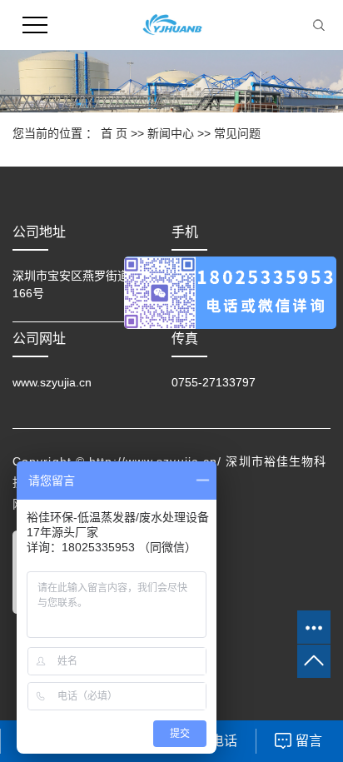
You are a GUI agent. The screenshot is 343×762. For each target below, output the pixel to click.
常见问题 (237, 133)
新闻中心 (170, 133)
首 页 (114, 133)
